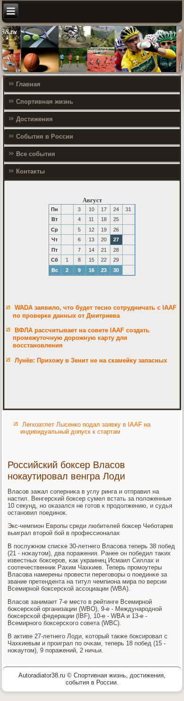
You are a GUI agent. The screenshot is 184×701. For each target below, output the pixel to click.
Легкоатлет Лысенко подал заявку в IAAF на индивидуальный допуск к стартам (85, 428)
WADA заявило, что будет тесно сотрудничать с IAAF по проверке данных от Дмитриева (94, 311)
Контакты (30, 171)
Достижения (34, 119)
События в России (44, 136)
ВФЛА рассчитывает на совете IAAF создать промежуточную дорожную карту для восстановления (81, 338)
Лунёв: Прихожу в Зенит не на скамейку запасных (91, 360)
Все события (35, 153)
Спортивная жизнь (44, 101)
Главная (28, 84)
